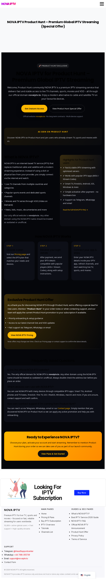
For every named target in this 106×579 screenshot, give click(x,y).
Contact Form (10, 562)
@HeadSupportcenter (23, 551)
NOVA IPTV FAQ (78, 521)
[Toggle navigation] (102, 4)
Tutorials (45, 528)
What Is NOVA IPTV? (80, 513)
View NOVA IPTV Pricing (22, 335)
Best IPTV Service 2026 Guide (85, 517)
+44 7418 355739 (22, 555)
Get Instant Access (34, 108)
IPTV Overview (48, 524)
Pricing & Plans (47, 517)
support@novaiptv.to (19, 558)
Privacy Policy (77, 535)
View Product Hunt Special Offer (66, 108)
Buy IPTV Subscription (51, 521)
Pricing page (20, 254)
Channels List (47, 532)
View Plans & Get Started (53, 453)
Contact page (64, 408)
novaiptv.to (40, 116)
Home (44, 513)
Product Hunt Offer (79, 532)
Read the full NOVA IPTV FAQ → (75, 209)
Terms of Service (79, 539)
